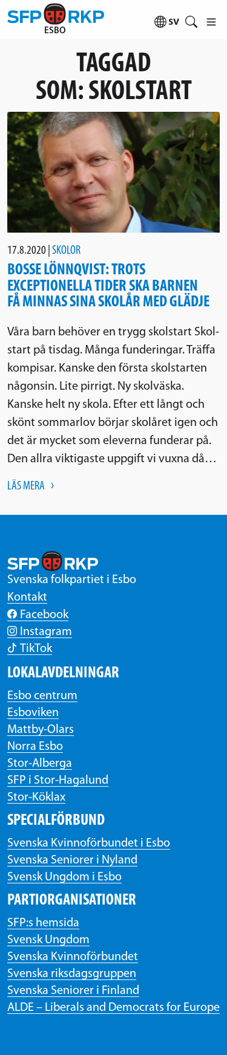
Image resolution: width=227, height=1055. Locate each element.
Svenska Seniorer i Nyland (72, 860)
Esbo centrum (42, 696)
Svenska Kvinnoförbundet (72, 957)
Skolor (66, 251)
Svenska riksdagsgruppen (71, 974)
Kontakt (27, 598)
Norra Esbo (35, 747)
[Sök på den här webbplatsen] (191, 19)
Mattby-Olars (40, 730)
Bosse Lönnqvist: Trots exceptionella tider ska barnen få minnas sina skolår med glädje (108, 286)
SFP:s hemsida (43, 923)
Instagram (46, 632)
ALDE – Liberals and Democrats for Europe (113, 1008)
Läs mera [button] (26, 486)
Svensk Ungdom (48, 940)
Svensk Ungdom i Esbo (64, 877)
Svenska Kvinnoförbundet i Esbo (88, 843)
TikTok (36, 649)
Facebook (44, 615)
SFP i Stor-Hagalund (57, 781)
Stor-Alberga (39, 764)
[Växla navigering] (211, 19)
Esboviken (33, 713)
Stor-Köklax (36, 798)
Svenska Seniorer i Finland (73, 991)
